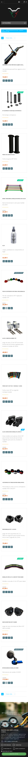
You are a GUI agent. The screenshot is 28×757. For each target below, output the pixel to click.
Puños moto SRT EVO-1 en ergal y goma (12, 386)
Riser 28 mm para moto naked (9, 622)
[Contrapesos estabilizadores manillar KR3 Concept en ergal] (14, 472)
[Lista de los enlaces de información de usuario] (20, 2)
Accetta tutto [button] (14, 754)
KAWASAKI (21, 30)
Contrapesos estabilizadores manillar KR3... (13, 482)
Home (3, 30)
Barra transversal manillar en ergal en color (14, 198)
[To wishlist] (9, 81)
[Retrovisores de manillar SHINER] (14, 657)
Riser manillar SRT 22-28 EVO (9, 529)
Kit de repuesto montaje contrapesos (11, 110)
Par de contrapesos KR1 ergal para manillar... (13, 291)
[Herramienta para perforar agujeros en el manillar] (14, 54)
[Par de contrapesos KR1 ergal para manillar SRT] (14, 281)
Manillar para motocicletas (12, 30)
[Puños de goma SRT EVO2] (14, 144)
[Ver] (4, 81)
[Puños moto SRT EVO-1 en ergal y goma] (14, 375)
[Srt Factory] (14, 12)
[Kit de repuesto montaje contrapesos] (14, 100)
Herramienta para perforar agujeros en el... (13, 65)
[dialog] (14, 742)
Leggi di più (16, 738)
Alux (3, 245)
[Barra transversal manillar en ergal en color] (14, 188)
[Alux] (14, 235)
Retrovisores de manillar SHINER (10, 668)
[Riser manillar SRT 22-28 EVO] (14, 519)
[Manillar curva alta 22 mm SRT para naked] (14, 566)
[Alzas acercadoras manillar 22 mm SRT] (14, 421)
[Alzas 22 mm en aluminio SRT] (14, 327)
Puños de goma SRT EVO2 (8, 154)
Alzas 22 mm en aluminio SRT (9, 338)
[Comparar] (12, 81)
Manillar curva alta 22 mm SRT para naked (12, 577)
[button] (14, 751)
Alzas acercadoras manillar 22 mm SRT (12, 431)
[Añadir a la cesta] (6, 81)
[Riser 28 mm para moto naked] (14, 611)
